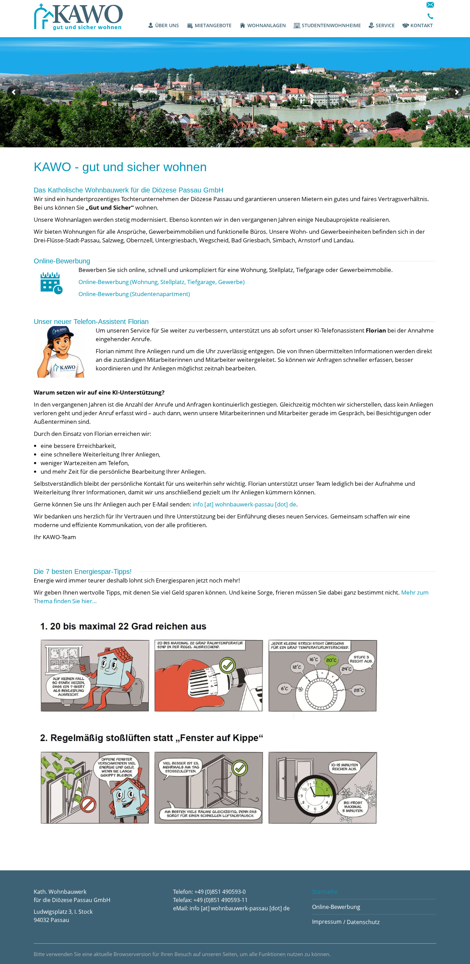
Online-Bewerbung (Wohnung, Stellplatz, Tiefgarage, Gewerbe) (161, 282)
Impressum (327, 921)
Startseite (324, 891)
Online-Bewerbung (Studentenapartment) (134, 294)
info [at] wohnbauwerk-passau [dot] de (244, 504)
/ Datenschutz (361, 922)
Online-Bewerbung (336, 907)
